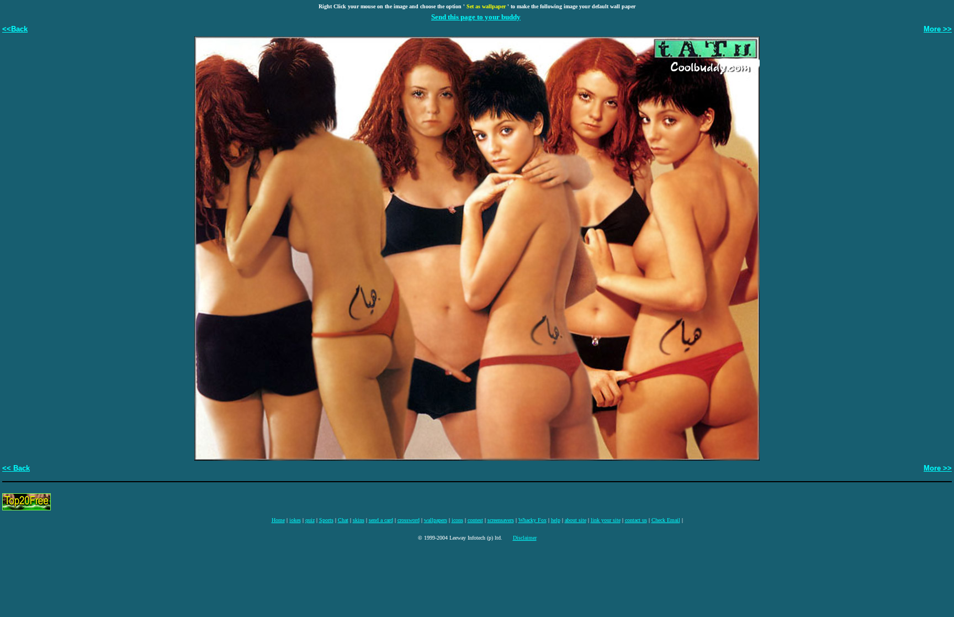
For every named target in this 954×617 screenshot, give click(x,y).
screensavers (500, 520)
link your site (606, 520)
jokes (295, 520)
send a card (381, 520)
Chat (343, 520)
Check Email (665, 520)
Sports (326, 520)
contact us (636, 520)
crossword (409, 520)
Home (278, 520)
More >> (938, 29)
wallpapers (435, 520)
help (555, 520)
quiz (310, 520)
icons (457, 520)
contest (475, 520)
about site (575, 520)
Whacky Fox (532, 520)
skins (358, 520)
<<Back (15, 29)
